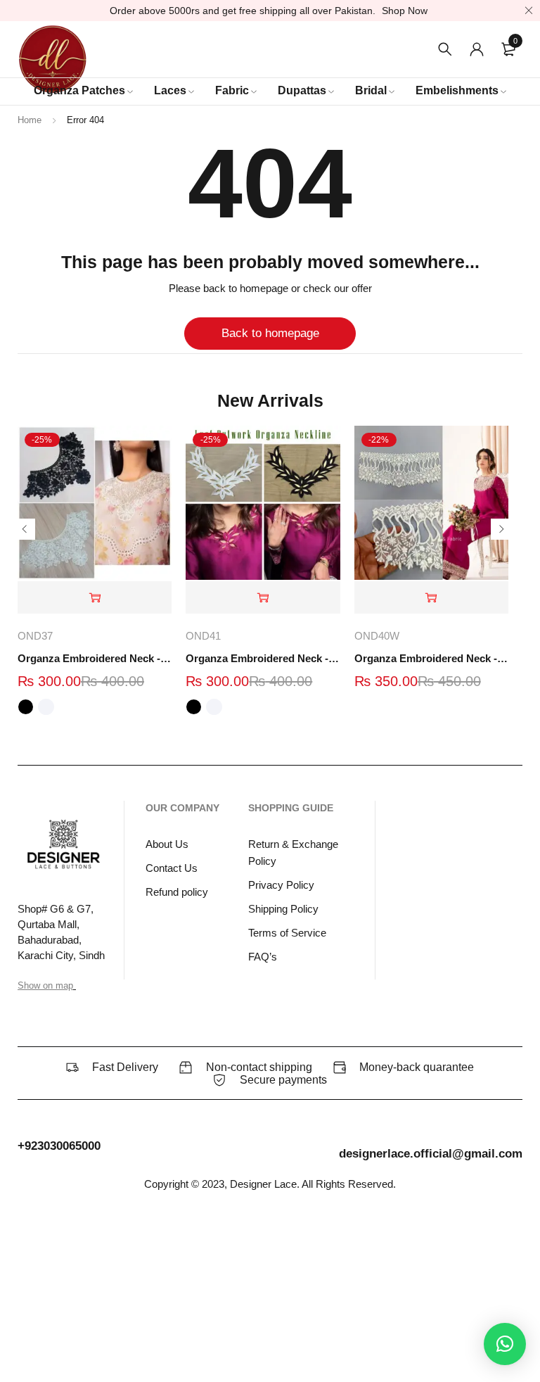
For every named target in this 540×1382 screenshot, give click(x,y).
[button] (431, 597)
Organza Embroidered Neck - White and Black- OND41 (263, 658)
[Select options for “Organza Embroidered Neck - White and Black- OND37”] (95, 597)
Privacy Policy (281, 885)
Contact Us (172, 868)
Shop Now (405, 10)
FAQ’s (262, 957)
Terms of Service (287, 933)
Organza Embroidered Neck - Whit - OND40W (431, 658)
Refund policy (177, 892)
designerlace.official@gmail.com (430, 1153)
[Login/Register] (477, 49)
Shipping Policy (283, 909)
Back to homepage (270, 333)
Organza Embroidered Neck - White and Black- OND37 (95, 658)
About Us (167, 844)
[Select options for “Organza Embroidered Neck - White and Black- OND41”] (263, 597)
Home (29, 120)
